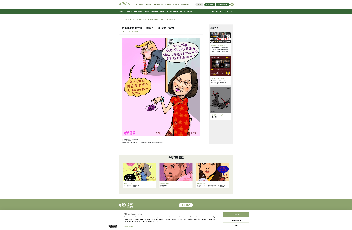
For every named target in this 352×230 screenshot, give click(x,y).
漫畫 (130, 31)
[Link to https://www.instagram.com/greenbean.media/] (224, 11)
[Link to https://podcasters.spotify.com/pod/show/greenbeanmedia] (227, 11)
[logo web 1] (124, 3)
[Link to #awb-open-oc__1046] (232, 4)
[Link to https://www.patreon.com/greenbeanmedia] (217, 11)
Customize (235, 220)
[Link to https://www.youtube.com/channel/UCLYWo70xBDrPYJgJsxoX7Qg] (213, 11)
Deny (236, 225)
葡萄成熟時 (135, 31)
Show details (128, 226)
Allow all (236, 215)
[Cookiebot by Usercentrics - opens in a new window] (112, 226)
